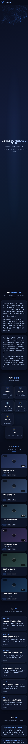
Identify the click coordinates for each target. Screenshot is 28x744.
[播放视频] (14, 461)
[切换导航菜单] (25, 2)
